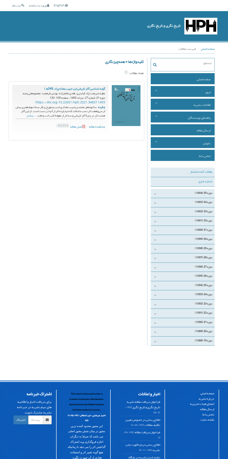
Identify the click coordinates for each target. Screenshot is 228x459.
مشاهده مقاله (97, 127)
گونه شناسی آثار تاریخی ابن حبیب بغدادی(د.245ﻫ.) (74, 89)
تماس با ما (205, 156)
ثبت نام (16, 5)
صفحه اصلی (208, 49)
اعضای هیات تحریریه (202, 404)
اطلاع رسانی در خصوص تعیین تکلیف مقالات (142, 422)
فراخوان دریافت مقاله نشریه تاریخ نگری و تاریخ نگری (143, 404)
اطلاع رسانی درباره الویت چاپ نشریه (142, 447)
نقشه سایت (207, 420)
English (59, 5)
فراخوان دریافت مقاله (147, 432)
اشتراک (20, 420)
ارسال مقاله (204, 130)
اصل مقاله (70, 127)
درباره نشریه (206, 399)
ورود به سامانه (38, 5)
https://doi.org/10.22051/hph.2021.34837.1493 (70, 102)
